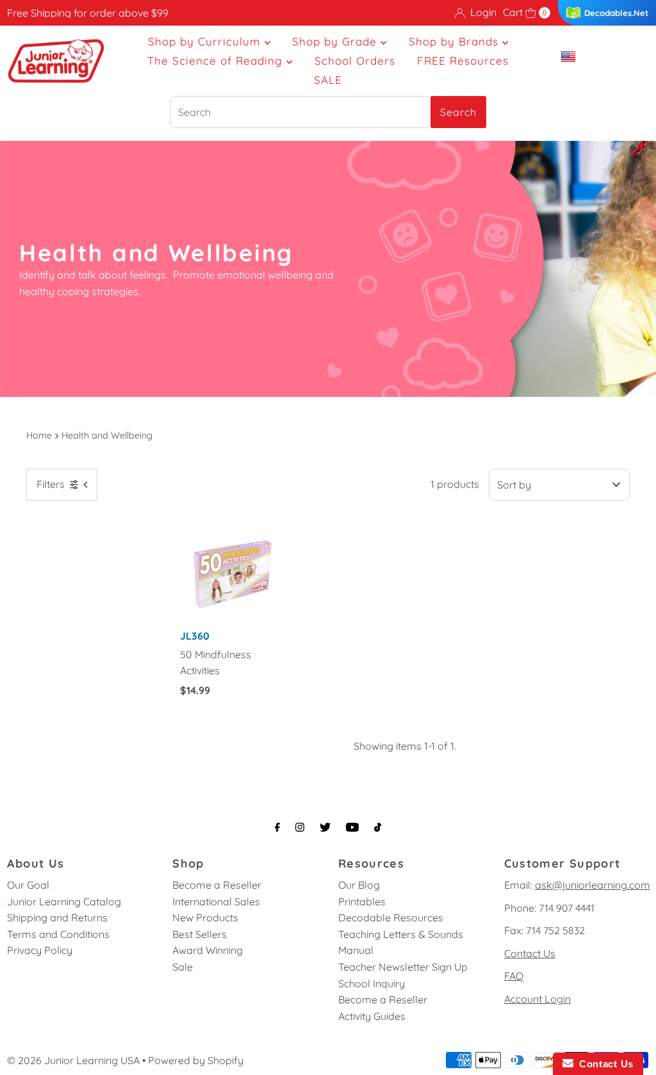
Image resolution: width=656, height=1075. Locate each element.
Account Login (537, 998)
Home (39, 435)
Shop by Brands (455, 41)
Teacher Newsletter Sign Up (403, 966)
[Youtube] (352, 827)
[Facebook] (277, 827)
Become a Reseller (216, 884)
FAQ (513, 975)
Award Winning (207, 950)
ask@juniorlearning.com (592, 884)
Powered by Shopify (195, 1060)
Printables (362, 901)
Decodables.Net (616, 13)
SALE (328, 79)
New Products (205, 917)
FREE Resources (463, 60)
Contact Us (529, 953)
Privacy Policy (39, 950)
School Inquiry (371, 983)
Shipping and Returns (57, 917)
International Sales (216, 901)
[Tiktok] (377, 827)
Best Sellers (199, 934)
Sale (182, 966)
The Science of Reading (216, 60)
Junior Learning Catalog (64, 901)
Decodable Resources (390, 917)
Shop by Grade (336, 41)
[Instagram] (299, 827)
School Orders (355, 60)
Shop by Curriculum (206, 41)
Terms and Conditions (58, 934)
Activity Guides (372, 1016)
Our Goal (28, 884)
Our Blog (359, 884)
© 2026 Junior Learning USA (73, 1060)
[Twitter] (325, 827)
